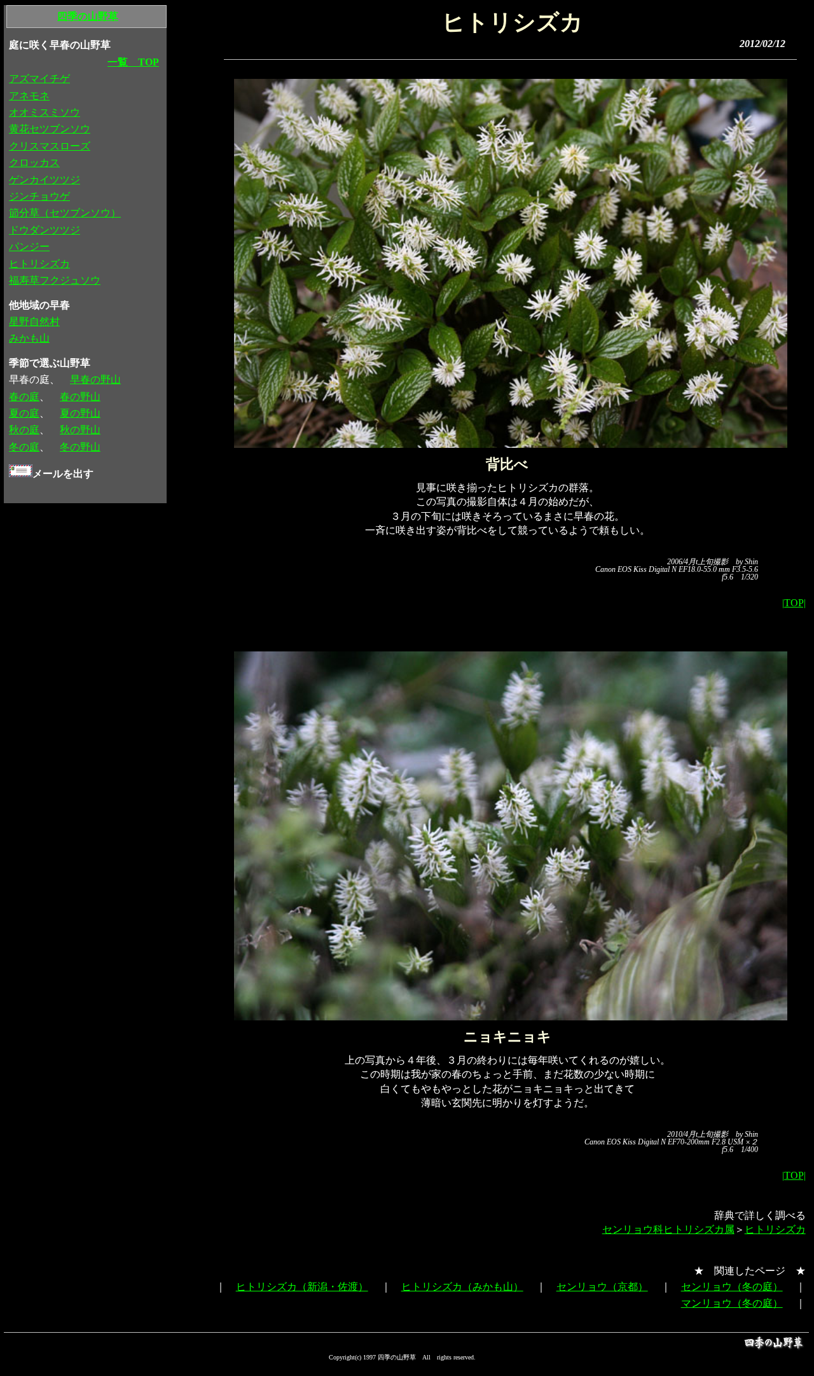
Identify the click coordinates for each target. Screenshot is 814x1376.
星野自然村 (34, 321)
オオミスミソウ (44, 112)
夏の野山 (80, 413)
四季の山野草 (87, 16)
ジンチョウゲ (39, 196)
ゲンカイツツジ (44, 179)
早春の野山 (95, 379)
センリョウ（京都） (602, 1286)
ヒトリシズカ (775, 1229)
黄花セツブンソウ (49, 128)
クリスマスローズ (49, 146)
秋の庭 (24, 429)
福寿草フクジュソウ (54, 280)
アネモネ (29, 95)
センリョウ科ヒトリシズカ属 (668, 1229)
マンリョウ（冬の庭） (732, 1303)
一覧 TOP (133, 62)
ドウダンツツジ (44, 230)
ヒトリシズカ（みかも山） (462, 1286)
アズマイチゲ (39, 78)
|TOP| (794, 602)
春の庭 (24, 396)
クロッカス (34, 162)
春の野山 (80, 396)
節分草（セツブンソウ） (65, 212)
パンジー (29, 246)
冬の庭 (24, 446)
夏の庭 (24, 413)
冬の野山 (80, 446)
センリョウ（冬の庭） (732, 1286)
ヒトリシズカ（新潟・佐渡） (302, 1286)
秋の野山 (80, 429)
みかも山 (29, 338)
